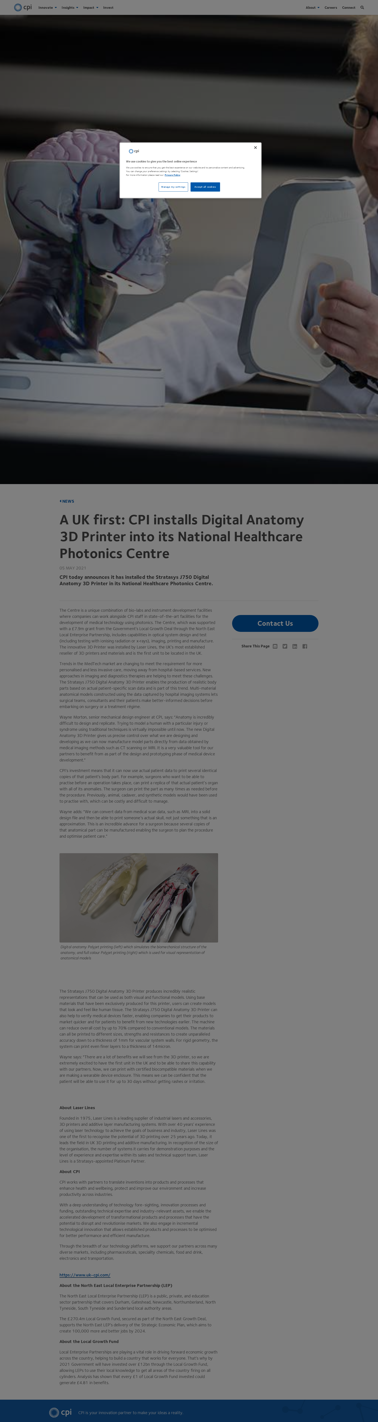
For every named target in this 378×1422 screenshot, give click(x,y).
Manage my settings (173, 186)
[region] (190, 170)
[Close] (255, 147)
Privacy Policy (172, 175)
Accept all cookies (205, 186)
